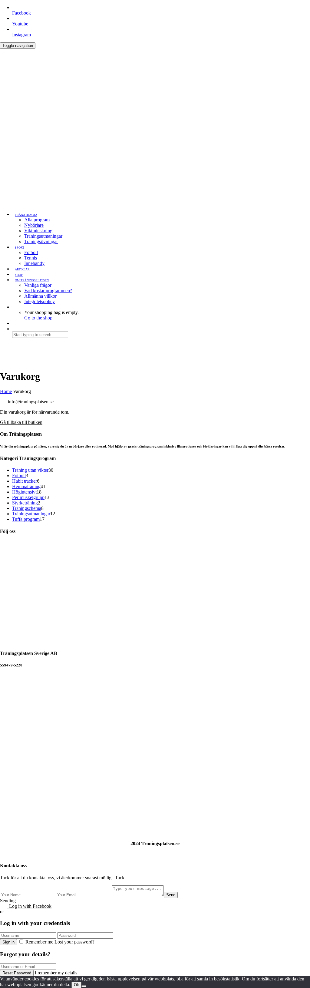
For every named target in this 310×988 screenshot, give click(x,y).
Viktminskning (38, 230)
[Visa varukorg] (3, 51)
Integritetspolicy (39, 301)
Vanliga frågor (37, 285)
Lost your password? (74, 941)
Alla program (37, 219)
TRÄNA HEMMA (26, 214)
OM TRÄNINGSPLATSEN (32, 280)
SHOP (19, 274)
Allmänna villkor (40, 296)
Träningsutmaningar (43, 236)
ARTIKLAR (22, 269)
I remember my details (56, 972)
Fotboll (31, 252)
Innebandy (34, 263)
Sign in (8, 942)
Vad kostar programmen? (48, 290)
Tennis (30, 257)
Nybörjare (34, 225)
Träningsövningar (41, 241)
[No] (83, 986)
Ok (76, 985)
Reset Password (16, 973)
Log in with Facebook (29, 906)
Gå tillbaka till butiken (21, 422)
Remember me (39, 941)
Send (170, 895)
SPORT (19, 247)
